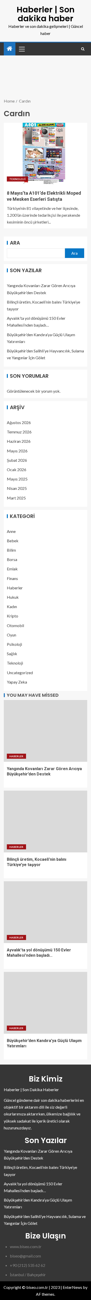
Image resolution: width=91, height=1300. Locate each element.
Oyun (11, 634)
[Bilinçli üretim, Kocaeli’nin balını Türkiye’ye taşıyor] (45, 821)
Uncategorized (20, 672)
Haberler (15, 587)
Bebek (12, 540)
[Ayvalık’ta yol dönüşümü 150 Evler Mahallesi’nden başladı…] (45, 912)
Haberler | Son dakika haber (46, 14)
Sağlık (12, 653)
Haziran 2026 (19, 441)
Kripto (12, 615)
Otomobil (15, 625)
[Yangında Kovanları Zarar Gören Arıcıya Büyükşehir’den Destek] (45, 731)
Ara (15, 242)
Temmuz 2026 (19, 431)
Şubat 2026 (17, 460)
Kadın (12, 606)
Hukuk (13, 597)
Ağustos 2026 (19, 422)
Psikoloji (14, 644)
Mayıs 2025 (17, 478)
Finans (12, 578)
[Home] (9, 48)
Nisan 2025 (17, 488)
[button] (21, 49)
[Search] (83, 49)
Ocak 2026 (16, 469)
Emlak (12, 568)
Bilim (11, 550)
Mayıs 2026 (17, 450)
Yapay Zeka (17, 681)
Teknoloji (17, 179)
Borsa (12, 559)
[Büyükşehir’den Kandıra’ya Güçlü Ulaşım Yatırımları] (45, 1003)
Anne (11, 531)
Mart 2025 (16, 497)
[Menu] (21, 49)
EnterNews (72, 1287)
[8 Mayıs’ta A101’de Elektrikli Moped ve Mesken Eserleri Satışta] (45, 154)
